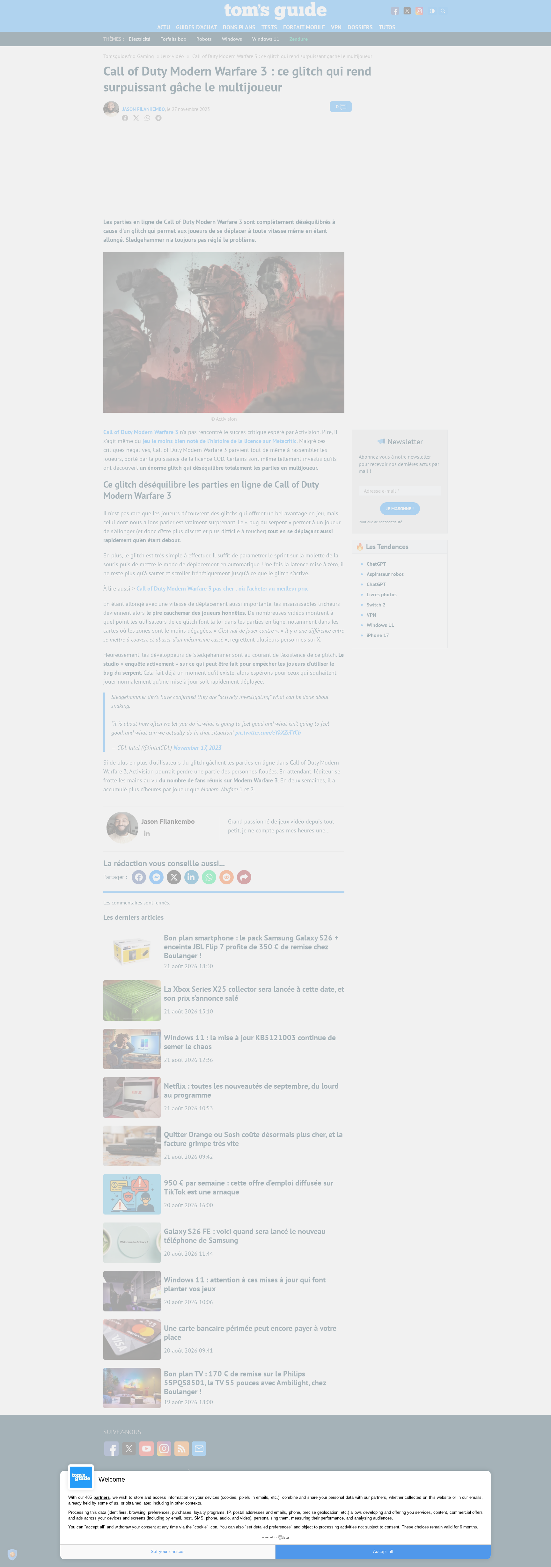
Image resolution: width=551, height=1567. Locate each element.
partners (101, 1497)
